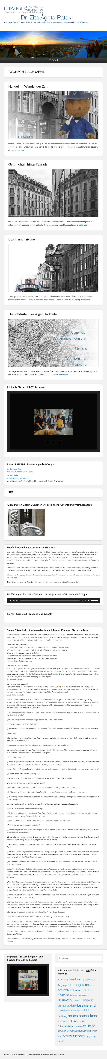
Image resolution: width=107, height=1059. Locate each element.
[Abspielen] (10, 600)
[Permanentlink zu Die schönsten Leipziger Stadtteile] (53, 368)
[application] (53, 600)
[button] (47, 442)
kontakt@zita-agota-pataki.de (18, 478)
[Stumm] (89, 600)
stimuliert (62, 1030)
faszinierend (86, 1005)
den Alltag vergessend (79, 995)
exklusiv (72, 1005)
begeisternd (84, 985)
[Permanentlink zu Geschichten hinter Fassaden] (53, 218)
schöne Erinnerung (73, 1021)
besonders (78, 990)
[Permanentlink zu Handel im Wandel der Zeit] (53, 140)
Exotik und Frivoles (21, 239)
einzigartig (78, 1000)
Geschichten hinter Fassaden (28, 164)
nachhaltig (62, 1016)
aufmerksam (74, 979)
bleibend (63, 995)
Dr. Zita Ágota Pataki (46, 17)
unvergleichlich (90, 1030)
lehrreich (81, 1011)
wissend (75, 1036)
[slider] (95, 600)
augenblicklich (89, 979)
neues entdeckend (83, 1015)
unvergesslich (75, 1030)
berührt (62, 990)
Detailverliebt (66, 1000)
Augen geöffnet (66, 985)
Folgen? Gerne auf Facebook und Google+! (30, 614)
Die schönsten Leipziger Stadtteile (32, 314)
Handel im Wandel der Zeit (27, 86)
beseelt (70, 990)
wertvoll (63, 1036)
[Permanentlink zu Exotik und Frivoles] (53, 293)
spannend (79, 1026)
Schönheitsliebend (66, 1026)
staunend (88, 1026)
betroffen (86, 989)
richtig (59, 1021)
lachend (73, 1010)
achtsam (62, 979)
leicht (87, 1010)
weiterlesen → (18, 150)
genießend (63, 1010)
